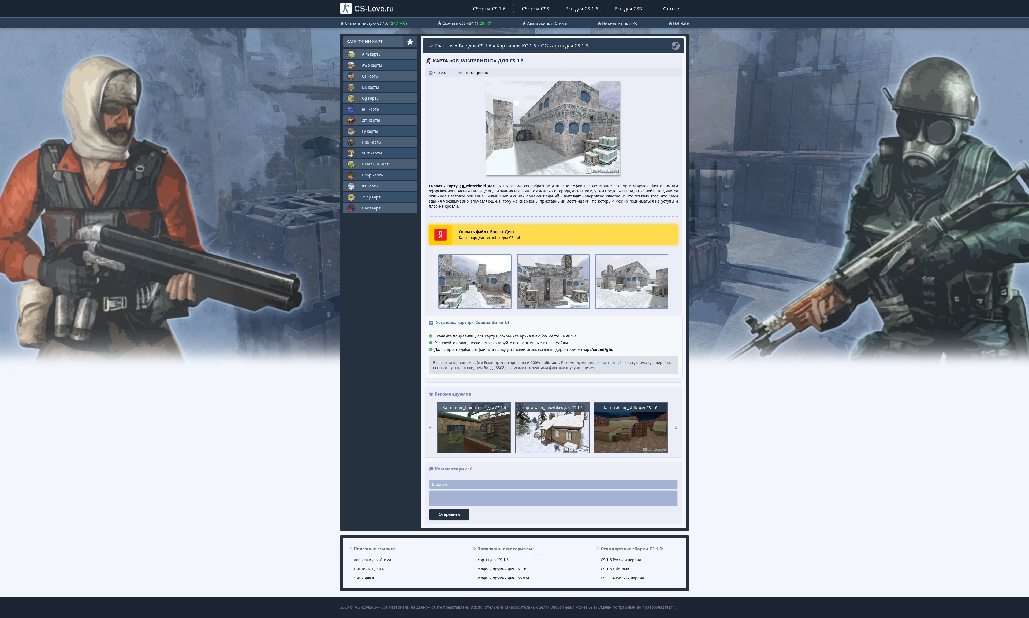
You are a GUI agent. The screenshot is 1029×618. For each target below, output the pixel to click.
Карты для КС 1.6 (516, 45)
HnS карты (372, 142)
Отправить (449, 514)
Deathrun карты (377, 164)
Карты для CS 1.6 (493, 559)
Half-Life (681, 23)
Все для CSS (628, 8)
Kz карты (370, 186)
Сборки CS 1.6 (489, 8)
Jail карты (371, 109)
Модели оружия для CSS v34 (503, 577)
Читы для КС (365, 577)
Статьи (671, 8)
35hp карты (372, 197)
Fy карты (370, 131)
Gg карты (370, 98)
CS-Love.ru (374, 8)
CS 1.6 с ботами (615, 568)
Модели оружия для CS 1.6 (501, 568)
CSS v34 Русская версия (622, 577)
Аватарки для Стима (547, 23)
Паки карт (371, 208)
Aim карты (371, 54)
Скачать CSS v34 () (466, 23)
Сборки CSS (535, 8)
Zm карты (371, 120)
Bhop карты (373, 175)
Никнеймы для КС (619, 23)
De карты (370, 87)
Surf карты (372, 153)
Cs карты (370, 76)
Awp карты (372, 65)
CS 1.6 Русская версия (621, 559)
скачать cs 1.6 (608, 362)
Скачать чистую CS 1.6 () (376, 23)
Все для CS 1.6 (581, 8)
